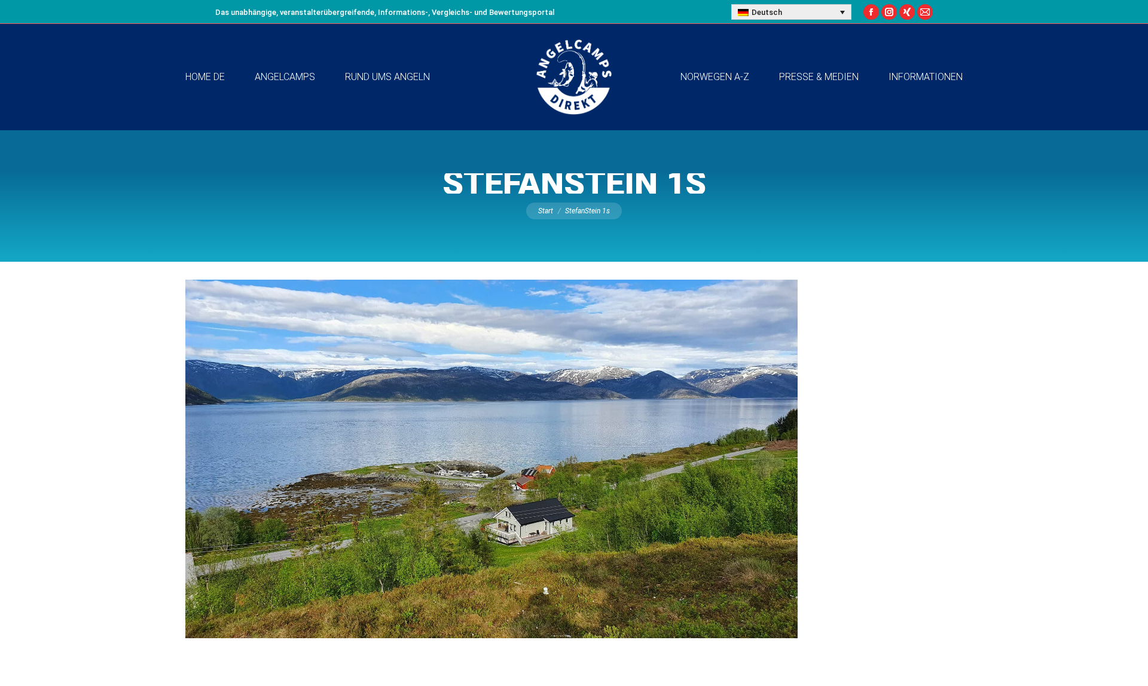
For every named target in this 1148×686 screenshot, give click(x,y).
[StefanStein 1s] (574, 459)
